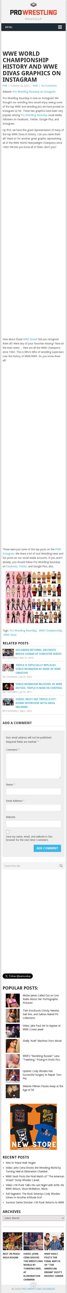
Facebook (11, 566)
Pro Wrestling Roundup (34, 115)
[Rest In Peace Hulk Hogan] (12, 1241)
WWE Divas (29, 339)
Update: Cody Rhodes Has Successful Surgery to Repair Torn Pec (42, 1075)
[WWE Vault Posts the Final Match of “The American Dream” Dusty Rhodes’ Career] (54, 1241)
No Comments (49, 85)
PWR (5, 85)
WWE (35, 85)
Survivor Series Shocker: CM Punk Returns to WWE (35, 1202)
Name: (10, 784)
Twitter (23, 566)
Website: (11, 817)
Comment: (12, 749)
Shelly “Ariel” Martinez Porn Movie (42, 1040)
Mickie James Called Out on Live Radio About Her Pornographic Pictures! (41, 999)
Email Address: (15, 800)
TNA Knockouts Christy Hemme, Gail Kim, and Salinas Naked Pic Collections (41, 1014)
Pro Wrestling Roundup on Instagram (34, 91)
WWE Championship (50, 630)
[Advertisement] (35, 40)
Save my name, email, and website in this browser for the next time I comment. (29, 838)
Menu (8, 27)
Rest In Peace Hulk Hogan (21, 1162)
